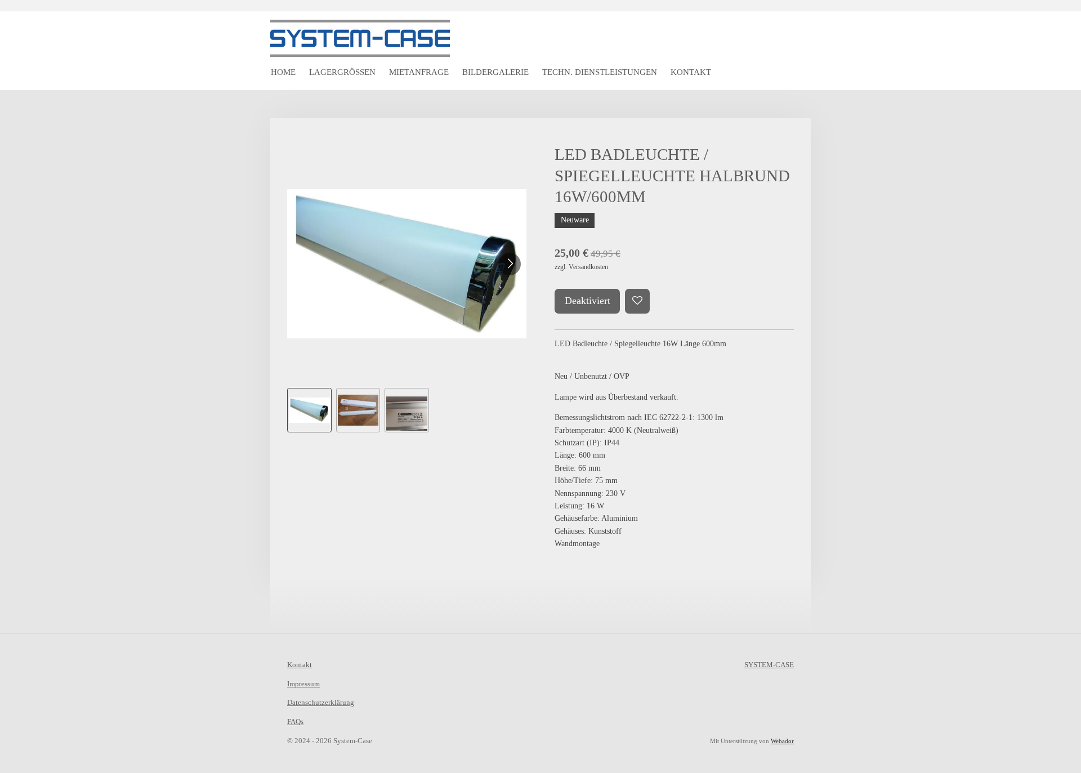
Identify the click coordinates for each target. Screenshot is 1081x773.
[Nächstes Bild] (509, 264)
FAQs (295, 721)
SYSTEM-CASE (769, 664)
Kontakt (299, 664)
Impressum (303, 684)
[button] (309, 410)
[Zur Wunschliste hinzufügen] (637, 301)
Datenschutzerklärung (320, 702)
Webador (782, 741)
